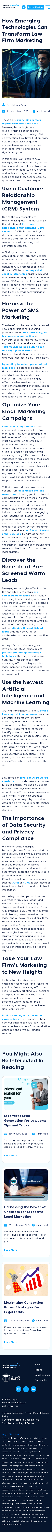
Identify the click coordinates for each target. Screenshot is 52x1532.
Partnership (41, 1380)
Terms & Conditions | (13, 1413)
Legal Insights (42, 1375)
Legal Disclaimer (11, 1435)
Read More (10, 1156)
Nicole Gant (19, 105)
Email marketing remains (18, 426)
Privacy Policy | (32, 1413)
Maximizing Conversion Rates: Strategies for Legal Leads (23, 1307)
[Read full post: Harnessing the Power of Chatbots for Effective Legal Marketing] (26, 1185)
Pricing (38, 1370)
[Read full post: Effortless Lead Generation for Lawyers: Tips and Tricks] (26, 1094)
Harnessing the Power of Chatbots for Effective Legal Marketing (25, 1212)
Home (38, 1365)
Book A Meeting (35, 7)
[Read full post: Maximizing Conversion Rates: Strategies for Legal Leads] (26, 1280)
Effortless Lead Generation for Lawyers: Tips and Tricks (25, 1120)
